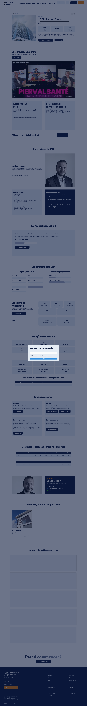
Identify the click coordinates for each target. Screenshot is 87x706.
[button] (57, 346)
